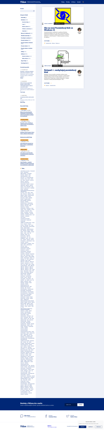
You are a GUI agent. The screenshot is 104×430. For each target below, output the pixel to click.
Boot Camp (26, 205)
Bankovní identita (31, 195)
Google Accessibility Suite (25, 247)
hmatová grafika (26, 257)
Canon (25, 209)
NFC (25, 304)
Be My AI (22, 196)
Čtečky (32, 225)
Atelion (29, 192)
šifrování (28, 345)
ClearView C (23, 214)
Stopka (28, 356)
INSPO (29, 260)
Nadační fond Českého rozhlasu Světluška (27, 300)
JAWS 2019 (22, 266)
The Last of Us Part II (24, 369)
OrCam (22, 317)
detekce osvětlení (27, 227)
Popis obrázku (23, 322)
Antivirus (22, 186)
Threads (22, 370)
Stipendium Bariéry (24, 356)
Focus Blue (22, 242)
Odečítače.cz (23, 310)
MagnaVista (22, 282)
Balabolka (22, 195)
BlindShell (26, 201)
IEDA (28, 259)
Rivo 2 (32, 335)
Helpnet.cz (22, 256)
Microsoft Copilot (30, 289)
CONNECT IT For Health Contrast (26, 222)
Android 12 (32, 180)
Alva (21, 180)
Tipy (32, 370)
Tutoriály (33, 375)
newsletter (22, 304)
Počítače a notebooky (27, 28)
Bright (32, 208)
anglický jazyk (23, 185)
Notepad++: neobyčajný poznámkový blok (60, 71)
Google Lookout (27, 252)
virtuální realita (23, 381)
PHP (28, 318)
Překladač (32, 323)
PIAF (30, 318)
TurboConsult (29, 375)
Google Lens (23, 252)
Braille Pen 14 (23, 206)
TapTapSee (26, 362)
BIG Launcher (23, 197)
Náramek (25, 302)
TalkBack (22, 361)
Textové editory (23, 368)
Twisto (22, 377)
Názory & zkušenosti (26, 33)
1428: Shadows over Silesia (25, 170)
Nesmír (32, 303)
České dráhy (27, 210)
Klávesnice (31, 272)
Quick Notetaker (23, 332)
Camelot (22, 209)
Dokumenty (24, 230)
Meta (25, 287)
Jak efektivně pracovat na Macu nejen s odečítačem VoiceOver (26, 144)
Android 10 (27, 180)
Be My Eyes (26, 196)
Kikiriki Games (26, 272)
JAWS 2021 (31, 266)
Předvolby (99, 426)
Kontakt (79, 2)
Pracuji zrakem (25, 46)
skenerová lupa (29, 348)
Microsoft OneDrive (24, 291)
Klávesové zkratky (23, 273)
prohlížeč (22, 327)
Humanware (22, 259)
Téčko (29, 365)
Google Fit (27, 249)
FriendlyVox (29, 243)
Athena (32, 192)
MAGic (30, 281)
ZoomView (26, 394)
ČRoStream (26, 225)
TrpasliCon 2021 (23, 375)
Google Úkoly (32, 253)
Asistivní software (27, 56)
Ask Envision (26, 189)
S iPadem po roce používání (25, 340)
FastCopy (32, 239)
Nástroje (33, 302)
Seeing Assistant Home (24, 344)
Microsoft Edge (23, 290)
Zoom (29, 391)
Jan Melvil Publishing (24, 265)
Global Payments (29, 244)
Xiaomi (32, 388)
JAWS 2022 (22, 268)
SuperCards (26, 357)
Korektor (22, 277)
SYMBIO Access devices (29, 358)
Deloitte (22, 227)
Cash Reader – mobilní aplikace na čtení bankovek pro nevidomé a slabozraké (27, 163)
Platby (33, 318)
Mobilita (22, 295)
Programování (30, 326)
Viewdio (29, 379)
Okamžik (26, 310)
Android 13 (22, 181)
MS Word (31, 298)
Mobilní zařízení (26, 26)
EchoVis (26, 234)
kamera (22, 270)
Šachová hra (32, 340)
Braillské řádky (26, 22)
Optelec (27, 314)
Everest (27, 238)
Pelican (22, 318)
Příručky (68, 2)
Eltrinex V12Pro (23, 235)
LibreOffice (22, 279)
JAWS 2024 (31, 268)
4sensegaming (26, 172)
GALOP (22, 244)
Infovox (26, 260)
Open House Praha (24, 313)
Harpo (32, 255)
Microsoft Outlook (30, 291)
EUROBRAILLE (23, 238)
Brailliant (27, 206)
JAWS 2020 (27, 266)
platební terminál (23, 319)
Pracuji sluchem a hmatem (27, 43)
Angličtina (27, 185)
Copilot (33, 222)
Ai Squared (22, 178)
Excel (30, 238)
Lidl (25, 279)
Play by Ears (31, 319)
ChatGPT (22, 212)
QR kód (33, 331)
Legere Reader (23, 278)
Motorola (27, 296)
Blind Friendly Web (23, 200)
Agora (29, 176)
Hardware (24, 19)
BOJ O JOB (31, 204)
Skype (29, 349)
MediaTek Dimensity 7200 (25, 285)
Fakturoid (28, 239)
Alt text (32, 178)
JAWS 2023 (27, 268)
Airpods (28, 178)
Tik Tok (29, 370)
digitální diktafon (23, 229)
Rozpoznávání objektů (28, 336)
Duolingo (32, 231)
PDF (32, 317)
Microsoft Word (28, 294)
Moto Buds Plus (23, 296)
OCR (23, 307)
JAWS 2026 (27, 269)
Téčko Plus (32, 365)
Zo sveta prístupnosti (24, 391)
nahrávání (22, 302)
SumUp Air (32, 356)
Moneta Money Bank (27, 295)
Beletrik (29, 196)
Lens (32, 278)
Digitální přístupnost (30, 229)
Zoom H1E (30, 392)
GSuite (22, 255)
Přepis (31, 325)
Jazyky (30, 269)
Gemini (25, 244)
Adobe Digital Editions (24, 176)
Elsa (29, 234)
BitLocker (22, 199)
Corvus (22, 223)
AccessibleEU (29, 173)
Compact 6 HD (28, 219)
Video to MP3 (25, 379)
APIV (25, 186)
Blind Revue (22, 201)
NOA (27, 304)
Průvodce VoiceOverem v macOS (26, 331)
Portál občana (28, 322)
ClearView (31, 213)
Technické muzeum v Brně (25, 364)
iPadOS (26, 264)
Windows (30, 386)
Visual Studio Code (24, 382)
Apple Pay (22, 187)
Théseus (32, 369)
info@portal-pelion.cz (31, 416)
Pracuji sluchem (25, 40)
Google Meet (23, 253)
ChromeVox (31, 212)
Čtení (21, 226)
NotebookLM (31, 304)
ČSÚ (29, 225)
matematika (22, 283)
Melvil (31, 286)
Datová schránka (25, 226)
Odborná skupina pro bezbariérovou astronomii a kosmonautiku (26, 309)
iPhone (29, 264)
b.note (33, 193)
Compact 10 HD (23, 219)
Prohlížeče (26, 327)
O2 (21, 307)
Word (29, 388)
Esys (29, 236)
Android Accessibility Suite (25, 182)
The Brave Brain (28, 368)
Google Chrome (23, 248)
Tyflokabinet (32, 377)
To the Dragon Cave (31, 373)
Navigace (28, 303)
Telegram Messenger (31, 366)
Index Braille (23, 260)
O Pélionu (73, 2)
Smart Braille (23, 352)
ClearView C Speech (28, 214)
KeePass (22, 272)
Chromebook (26, 212)
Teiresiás (22, 366)
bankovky (25, 195)
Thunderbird (26, 370)
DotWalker (28, 231)
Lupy (23, 24)
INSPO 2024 (27, 261)
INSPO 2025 (32, 261)
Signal (22, 347)
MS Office (27, 298)
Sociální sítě (23, 353)
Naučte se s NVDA (23, 303)
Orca (32, 315)
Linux (31, 279)
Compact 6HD (23, 221)
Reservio (30, 334)
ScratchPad (22, 343)
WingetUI (31, 387)
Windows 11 (27, 387)
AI (25, 177)
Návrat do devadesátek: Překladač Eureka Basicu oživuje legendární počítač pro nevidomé (27, 114)
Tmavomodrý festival (24, 373)
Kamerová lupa (26, 270)
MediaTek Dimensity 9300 (25, 286)
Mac (33, 279)
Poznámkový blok (23, 323)
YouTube (23, 390)
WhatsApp (22, 386)
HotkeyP (31, 257)
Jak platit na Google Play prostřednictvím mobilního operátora (27, 154)
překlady (28, 325)
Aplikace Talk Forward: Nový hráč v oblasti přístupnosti (27, 133)
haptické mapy (28, 255)
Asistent (22, 189)
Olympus (30, 310)
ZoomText (22, 394)
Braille (30, 205)
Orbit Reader (29, 315)
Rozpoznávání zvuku (24, 339)
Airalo (26, 178)
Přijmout (82, 426)
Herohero (26, 256)
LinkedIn (28, 279)
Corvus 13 (22, 225)
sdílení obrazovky (28, 343)
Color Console (23, 217)
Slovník (32, 349)
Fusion (33, 243)
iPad (24, 264)
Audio (21, 193)
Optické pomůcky (23, 315)
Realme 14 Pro (32, 332)
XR (21, 390)
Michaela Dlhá (79, 33)
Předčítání (28, 323)
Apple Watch (32, 187)
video (21, 379)
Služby (23, 51)
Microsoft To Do (23, 294)
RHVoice (24, 335)
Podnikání (28, 321)
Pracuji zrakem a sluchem (26, 49)
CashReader (23, 210)
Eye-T (21, 239)
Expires (32, 238)
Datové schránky (31, 226)
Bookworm (22, 205)
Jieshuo (33, 269)
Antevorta (31, 185)
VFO (32, 378)
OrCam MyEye (26, 317)
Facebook (24, 239)
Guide (24, 255)
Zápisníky (24, 31)
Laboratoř (29, 277)
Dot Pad (25, 231)
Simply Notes (23, 348)
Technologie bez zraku (24, 365)
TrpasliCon (28, 374)
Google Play (27, 253)
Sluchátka (22, 351)
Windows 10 (23, 387)
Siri (26, 348)
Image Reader (31, 259)
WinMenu (22, 388)
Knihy (25, 274)
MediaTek (26, 283)
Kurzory (25, 277)
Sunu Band (22, 357)
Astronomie (22, 192)
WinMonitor (26, 388)
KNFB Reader (29, 273)
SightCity (32, 345)
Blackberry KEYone (27, 199)
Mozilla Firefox (23, 298)
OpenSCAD (29, 313)
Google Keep (29, 251)
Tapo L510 (22, 362)
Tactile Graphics (29, 360)
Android (24, 180)
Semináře (30, 344)
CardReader (29, 209)
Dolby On (28, 230)
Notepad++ (47, 85)
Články (62, 2)
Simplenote (29, 347)
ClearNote (22, 213)
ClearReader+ (27, 213)
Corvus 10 (25, 223)
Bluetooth (22, 204)
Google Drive (23, 249)
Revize (22, 335)
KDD (33, 270)
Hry (33, 257)
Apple (32, 186)
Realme (28, 332)
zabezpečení (27, 390)
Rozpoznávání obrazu (24, 338)
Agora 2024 (22, 177)
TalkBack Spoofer (27, 361)
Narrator (29, 302)
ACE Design (22, 174)
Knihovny (22, 274)
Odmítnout (90, 426)
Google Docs (28, 248)
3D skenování (32, 170)
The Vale (29, 369)
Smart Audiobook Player (28, 351)
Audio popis (25, 193)
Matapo (30, 282)
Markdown (26, 282)
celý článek (47, 40)
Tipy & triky (24, 60)
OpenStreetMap (23, 314)
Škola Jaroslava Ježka (24, 349)
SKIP (34, 348)
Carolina (32, 209)
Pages (30, 317)
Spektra (30, 353)
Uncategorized (25, 63)
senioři (22, 345)
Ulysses (29, 378)
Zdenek (31, 390)
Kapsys (30, 270)
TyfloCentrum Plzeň (26, 377)
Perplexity (25, 318)
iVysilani (32, 264)
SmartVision (28, 352)
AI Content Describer (29, 177)
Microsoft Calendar (24, 289)
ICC (25, 259)
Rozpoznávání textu (31, 338)
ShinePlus (25, 345)
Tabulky (25, 360)
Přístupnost (26, 326)
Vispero (27, 381)
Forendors (26, 242)
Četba (31, 210)
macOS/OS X (26, 281)
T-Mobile (22, 360)
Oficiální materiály (26, 35)
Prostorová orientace (24, 330)
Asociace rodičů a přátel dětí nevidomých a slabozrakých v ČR (27, 191)
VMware (28, 382)
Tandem (31, 361)
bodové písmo (26, 204)
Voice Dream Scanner (31, 383)
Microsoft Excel (28, 290)
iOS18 (22, 264)
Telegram (25, 366)
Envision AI (28, 235)
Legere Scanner (28, 278)
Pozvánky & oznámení (26, 38)
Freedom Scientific (24, 243)
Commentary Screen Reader (25, 218)
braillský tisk (28, 208)
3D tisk (22, 172)
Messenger (22, 287)
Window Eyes (26, 386)
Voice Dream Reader (24, 383)
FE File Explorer (23, 240)
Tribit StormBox (23, 374)
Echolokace (22, 234)
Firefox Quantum (29, 240)
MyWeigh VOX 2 (26, 299)
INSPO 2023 (23, 261)
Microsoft (28, 287)
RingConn (28, 335)
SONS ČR (26, 353)
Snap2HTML (32, 352)
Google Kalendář (23, 251)
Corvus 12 (29, 223)
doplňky (22, 231)
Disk (21, 230)
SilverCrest (25, 347)
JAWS (29, 265)
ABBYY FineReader (24, 173)
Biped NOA (30, 197)
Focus (33, 240)
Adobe (30, 174)
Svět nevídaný (23, 358)
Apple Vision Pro (27, 187)
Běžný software (26, 58)
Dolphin (32, 230)
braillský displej (23, 208)
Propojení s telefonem (24, 328)
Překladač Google (23, 325)
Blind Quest (29, 200)
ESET (27, 236)
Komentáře (28, 274)
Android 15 (26, 181)
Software (24, 54)
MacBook (22, 281)
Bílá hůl (27, 197)
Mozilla (31, 296)
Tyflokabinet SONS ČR (24, 378)
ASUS (26, 192)
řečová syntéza (26, 334)
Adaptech (26, 174)
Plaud (28, 319)
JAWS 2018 (32, 265)
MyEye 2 (22, 299)
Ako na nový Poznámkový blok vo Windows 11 (58, 29)
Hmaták (22, 257)
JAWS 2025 (22, 269)
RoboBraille (22, 336)
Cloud (33, 214)
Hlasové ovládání (31, 256)
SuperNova (31, 357)
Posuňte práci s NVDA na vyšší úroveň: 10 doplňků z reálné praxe (27, 124)
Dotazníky (24, 17)
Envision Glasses (23, 236)
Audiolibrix (29, 193)
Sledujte (53, 416)
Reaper (22, 334)
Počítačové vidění (23, 321)
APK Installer (28, 186)
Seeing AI (32, 343)
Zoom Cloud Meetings (24, 392)
